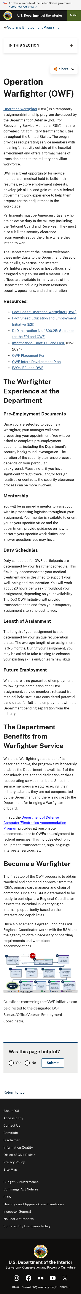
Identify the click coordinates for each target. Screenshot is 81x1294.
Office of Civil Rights (19, 1155)
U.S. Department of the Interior (39, 15)
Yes (18, 1063)
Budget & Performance (21, 1182)
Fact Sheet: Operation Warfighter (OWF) (44, 312)
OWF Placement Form (30, 356)
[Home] (7, 15)
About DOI (11, 1111)
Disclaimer (11, 1140)
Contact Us (11, 1125)
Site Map (10, 1169)
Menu (74, 15)
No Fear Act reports (18, 1219)
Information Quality (18, 1147)
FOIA (7, 1197)
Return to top (14, 1092)
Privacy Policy (14, 1162)
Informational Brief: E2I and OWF (38, 343)
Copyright (10, 1133)
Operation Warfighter (20, 109)
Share (63, 69)
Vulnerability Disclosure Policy (27, 1226)
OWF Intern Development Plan (36, 362)
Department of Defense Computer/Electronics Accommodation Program (34, 822)
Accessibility (13, 1118)
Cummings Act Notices (20, 1189)
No (34, 1063)
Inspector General (17, 1211)
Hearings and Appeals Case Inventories (33, 1204)
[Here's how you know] (40, 5)
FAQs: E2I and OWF (27, 368)
